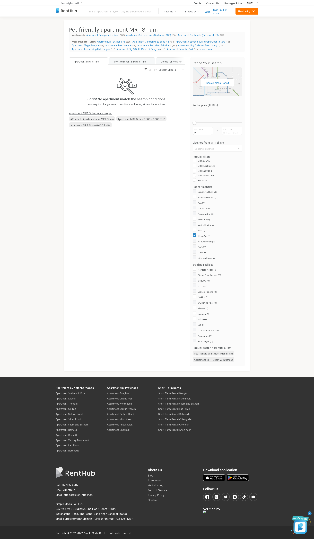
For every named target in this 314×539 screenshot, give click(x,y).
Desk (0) (202, 252)
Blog (150, 475)
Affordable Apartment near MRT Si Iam (92, 119)
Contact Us (212, 3)
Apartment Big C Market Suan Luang (198, 45)
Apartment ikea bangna (118, 45)
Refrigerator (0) (206, 213)
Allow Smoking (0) (207, 241)
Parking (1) (203, 297)
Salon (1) (202, 319)
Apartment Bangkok (118, 393)
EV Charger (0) (205, 341)
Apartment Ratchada (67, 450)
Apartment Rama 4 (66, 429)
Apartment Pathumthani (120, 414)
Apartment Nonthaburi (119, 403)
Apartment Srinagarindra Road (102, 34)
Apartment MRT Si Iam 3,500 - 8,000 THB (141, 119)
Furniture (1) (204, 219)
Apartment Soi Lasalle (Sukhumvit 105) (198, 34)
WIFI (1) (201, 230)
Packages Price (233, 3)
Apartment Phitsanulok (119, 424)
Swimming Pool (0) (207, 302)
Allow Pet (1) (204, 235)
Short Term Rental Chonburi (173, 424)
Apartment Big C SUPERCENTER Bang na (138, 49)
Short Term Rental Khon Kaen (174, 429)
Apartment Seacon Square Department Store (200, 41)
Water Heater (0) (206, 224)
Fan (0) (201, 202)
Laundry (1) (203, 313)
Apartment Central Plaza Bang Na (150, 41)
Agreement (155, 480)
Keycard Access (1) (208, 269)
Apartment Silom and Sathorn (72, 424)
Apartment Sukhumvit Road (71, 393)
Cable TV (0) (204, 208)
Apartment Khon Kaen (119, 419)
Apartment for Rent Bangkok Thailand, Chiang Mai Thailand (71, 11)
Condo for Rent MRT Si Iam (176, 61)
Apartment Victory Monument (72, 440)
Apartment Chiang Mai (119, 398)
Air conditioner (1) (207, 197)
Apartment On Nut (66, 408)
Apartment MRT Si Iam (86, 61)
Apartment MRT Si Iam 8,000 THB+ (90, 125)
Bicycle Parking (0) (207, 291)
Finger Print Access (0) (209, 274)
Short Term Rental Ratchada (174, 414)
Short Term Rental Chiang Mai (175, 419)
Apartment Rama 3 (66, 434)
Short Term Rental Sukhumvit (174, 398)
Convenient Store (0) (208, 330)
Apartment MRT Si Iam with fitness (213, 359)
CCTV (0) (202, 286)
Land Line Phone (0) (208, 191)
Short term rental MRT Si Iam (129, 61)
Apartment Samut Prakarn (121, 408)
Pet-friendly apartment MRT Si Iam (213, 353)
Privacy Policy (156, 495)
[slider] (194, 123)
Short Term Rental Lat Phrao (174, 408)
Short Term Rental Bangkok (173, 393)
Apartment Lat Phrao (67, 445)
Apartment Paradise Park (179, 49)
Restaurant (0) (205, 335)
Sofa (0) (202, 246)
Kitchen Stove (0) (207, 257)
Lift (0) (201, 324)
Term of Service (157, 490)
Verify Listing (155, 485)
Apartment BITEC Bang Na (111, 41)
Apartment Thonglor (67, 403)
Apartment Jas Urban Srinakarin (154, 45)
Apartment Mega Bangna (85, 45)
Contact (153, 499)
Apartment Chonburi (118, 429)
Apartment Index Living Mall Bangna (91, 49)
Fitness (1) (203, 308)
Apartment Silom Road (68, 419)
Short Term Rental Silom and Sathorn (179, 403)
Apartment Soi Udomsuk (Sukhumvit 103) (148, 34)
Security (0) (204, 280)
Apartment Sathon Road (69, 414)
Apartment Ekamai (66, 398)
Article (197, 3)
